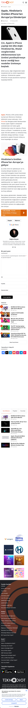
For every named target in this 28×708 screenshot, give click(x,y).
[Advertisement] (14, 97)
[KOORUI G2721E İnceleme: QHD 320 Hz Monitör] (5, 308)
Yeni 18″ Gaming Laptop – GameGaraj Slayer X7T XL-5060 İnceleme (18, 327)
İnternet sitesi (4, 290)
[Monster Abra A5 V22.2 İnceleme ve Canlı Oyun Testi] (5, 320)
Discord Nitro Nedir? (6, 650)
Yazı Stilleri (4, 591)
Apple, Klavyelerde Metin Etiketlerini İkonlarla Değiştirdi (18, 437)
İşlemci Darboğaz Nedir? (7, 648)
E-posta (3, 283)
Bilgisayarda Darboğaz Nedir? (8, 655)
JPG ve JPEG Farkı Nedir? (7, 657)
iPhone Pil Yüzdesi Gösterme (8, 623)
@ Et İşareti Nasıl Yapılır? (7, 635)
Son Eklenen (6, 411)
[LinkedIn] (15, 247)
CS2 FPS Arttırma (5, 598)
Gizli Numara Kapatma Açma (8, 618)
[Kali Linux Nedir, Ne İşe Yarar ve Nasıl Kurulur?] (5, 424)
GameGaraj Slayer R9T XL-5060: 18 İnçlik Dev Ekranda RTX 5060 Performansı (18, 335)
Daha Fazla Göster (14, 342)
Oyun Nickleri (4, 593)
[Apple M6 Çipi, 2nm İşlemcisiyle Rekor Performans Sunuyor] (5, 430)
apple (10, 220)
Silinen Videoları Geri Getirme (8, 620)
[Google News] (14, 225)
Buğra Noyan (5, 20)
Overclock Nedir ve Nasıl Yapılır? (9, 660)
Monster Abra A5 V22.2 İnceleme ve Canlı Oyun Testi (17, 320)
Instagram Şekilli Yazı (6, 605)
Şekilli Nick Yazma (5, 600)
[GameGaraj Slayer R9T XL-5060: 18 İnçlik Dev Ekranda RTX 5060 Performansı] (5, 335)
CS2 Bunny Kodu (5, 595)
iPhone (3, 121)
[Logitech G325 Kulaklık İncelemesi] (5, 314)
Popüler (15, 411)
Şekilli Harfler (4, 603)
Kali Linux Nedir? (5, 662)
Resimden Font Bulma (6, 630)
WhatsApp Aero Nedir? (6, 645)
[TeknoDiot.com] (7, 2)
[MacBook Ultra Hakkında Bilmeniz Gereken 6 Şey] (5, 445)
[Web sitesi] (13, 247)
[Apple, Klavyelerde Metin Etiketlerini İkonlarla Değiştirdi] (5, 437)
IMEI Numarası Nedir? (6, 653)
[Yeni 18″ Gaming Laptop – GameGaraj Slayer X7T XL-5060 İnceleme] (5, 327)
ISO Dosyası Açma (5, 625)
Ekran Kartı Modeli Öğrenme (8, 616)
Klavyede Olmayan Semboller (8, 607)
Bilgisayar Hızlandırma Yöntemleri (9, 628)
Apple (9, 6)
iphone (18, 220)
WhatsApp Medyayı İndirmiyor (8, 632)
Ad (2, 277)
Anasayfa (4, 6)
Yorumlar (22, 411)
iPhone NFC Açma (5, 588)
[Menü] (26, 3)
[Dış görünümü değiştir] (23, 3)
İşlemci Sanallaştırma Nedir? (8, 643)
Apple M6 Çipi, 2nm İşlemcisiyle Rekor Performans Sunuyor (17, 430)
